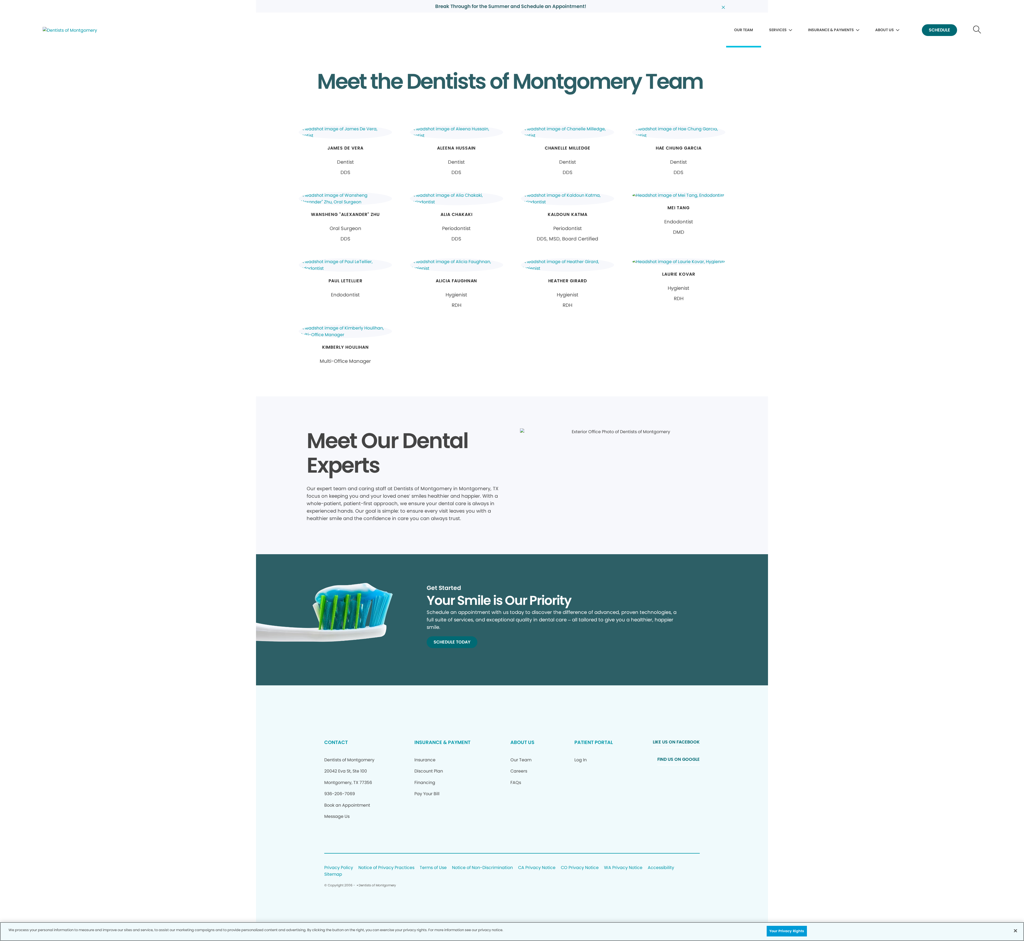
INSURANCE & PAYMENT (442, 742)
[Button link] (977, 30)
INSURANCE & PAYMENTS (831, 30)
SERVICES (778, 30)
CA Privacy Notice (536, 868)
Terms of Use (433, 868)
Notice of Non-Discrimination (482, 868)
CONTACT (336, 742)
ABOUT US (884, 30)
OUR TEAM (743, 30)
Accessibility (661, 868)
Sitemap (333, 874)
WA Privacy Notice (623, 868)
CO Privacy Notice (580, 868)
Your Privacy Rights (786, 931)
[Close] (1015, 930)
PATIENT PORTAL (593, 742)
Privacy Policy (338, 868)
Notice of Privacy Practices (386, 868)
